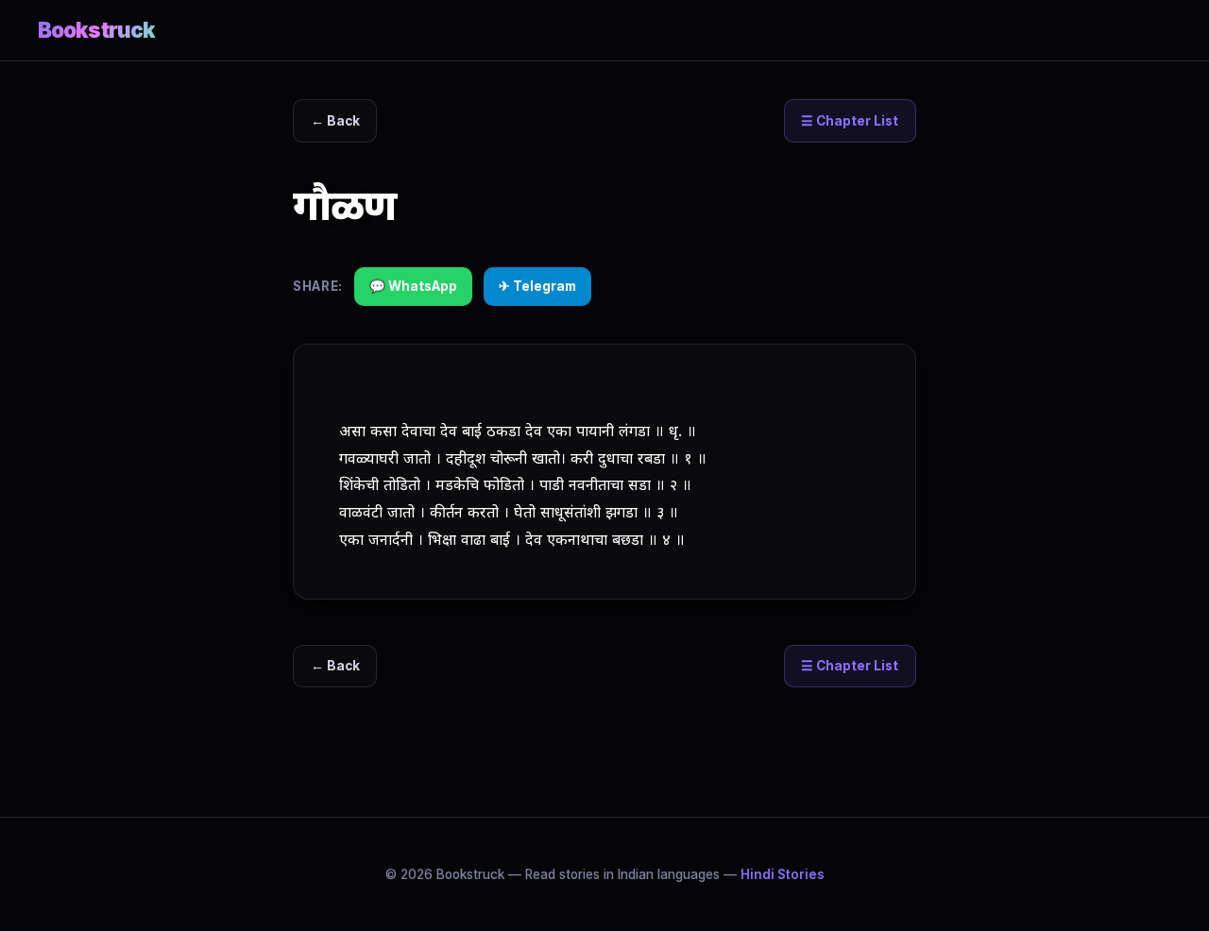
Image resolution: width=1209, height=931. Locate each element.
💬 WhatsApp (413, 286)
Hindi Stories (783, 874)
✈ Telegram (537, 286)
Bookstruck (96, 29)
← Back (335, 120)
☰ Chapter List (849, 120)
